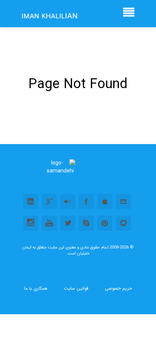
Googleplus (49, 201)
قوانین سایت (76, 288)
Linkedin (30, 201)
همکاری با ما (35, 288)
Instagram (30, 223)
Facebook (86, 201)
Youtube (49, 223)
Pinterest (104, 223)
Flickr (67, 201)
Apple (104, 201)
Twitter (67, 223)
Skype (86, 223)
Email (123, 201)
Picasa (123, 223)
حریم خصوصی (118, 288)
